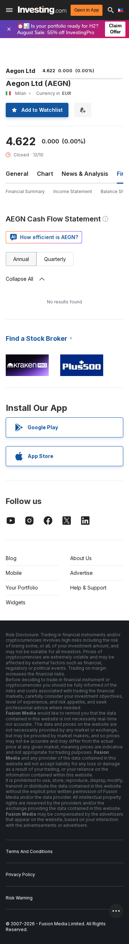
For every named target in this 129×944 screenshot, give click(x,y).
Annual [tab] (21, 259)
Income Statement (72, 191)
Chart (45, 173)
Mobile (14, 573)
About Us (81, 558)
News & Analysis (85, 173)
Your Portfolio (22, 588)
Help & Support (88, 588)
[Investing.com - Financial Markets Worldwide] (42, 10)
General (17, 173)
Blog (11, 558)
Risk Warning (19, 898)
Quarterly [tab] (55, 259)
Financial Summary (25, 191)
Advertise (81, 573)
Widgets (15, 602)
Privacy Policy (20, 874)
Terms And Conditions (29, 851)
